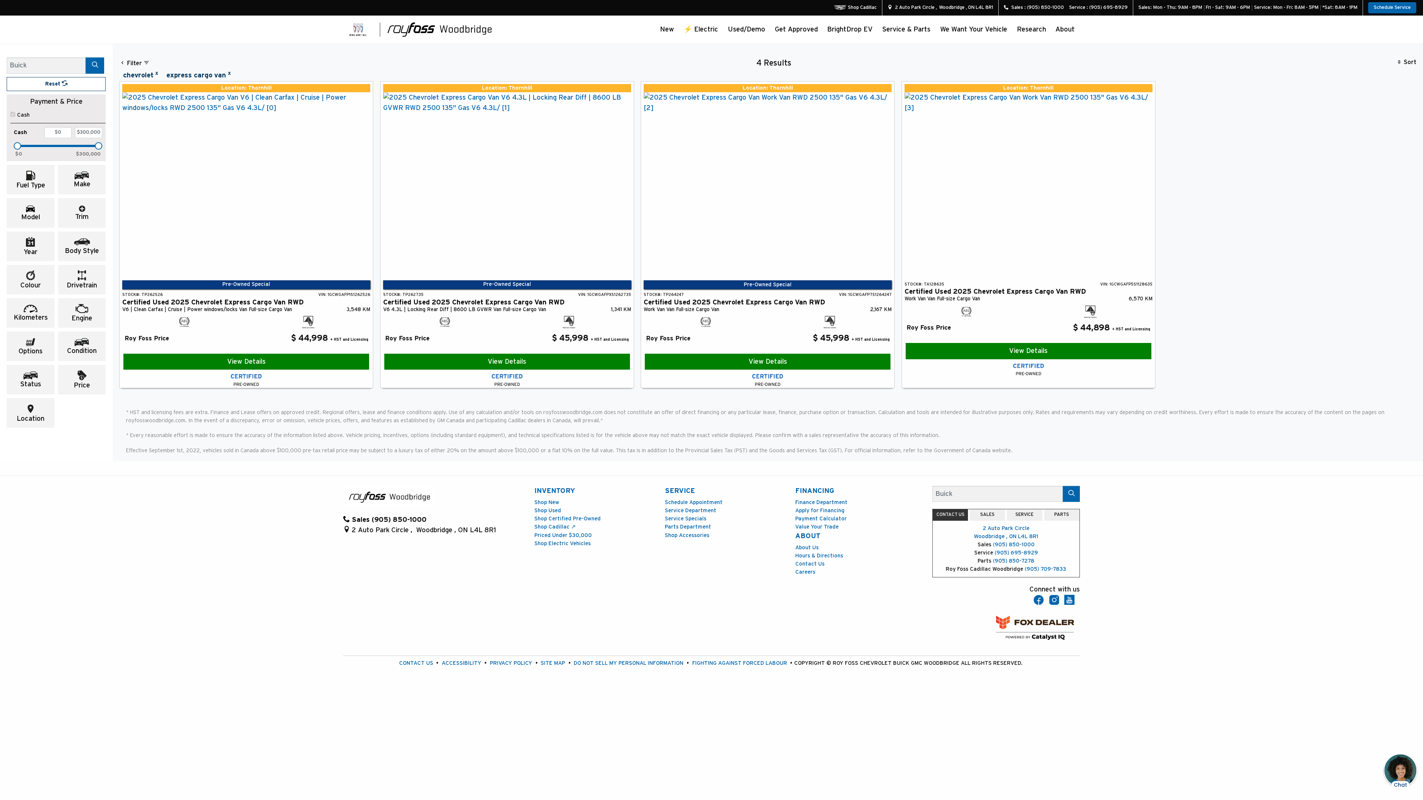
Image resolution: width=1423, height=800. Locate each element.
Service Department (690, 510)
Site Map (553, 663)
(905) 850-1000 (1014, 544)
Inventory (554, 490)
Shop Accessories (687, 535)
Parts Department (688, 527)
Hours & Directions (819, 556)
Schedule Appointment (694, 502)
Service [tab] (1024, 514)
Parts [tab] (1061, 514)
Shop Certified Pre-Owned (567, 518)
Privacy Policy (511, 663)
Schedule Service (1392, 7)
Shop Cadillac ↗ (555, 527)
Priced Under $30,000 (563, 535)
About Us (807, 547)
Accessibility (461, 663)
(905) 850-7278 (1013, 561)
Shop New (546, 502)
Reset (53, 84)
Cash (23, 115)
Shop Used (547, 510)
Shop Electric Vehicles (562, 543)
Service (680, 490)
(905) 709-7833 (1045, 569)
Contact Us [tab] (950, 514)
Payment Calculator (821, 518)
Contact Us (810, 564)
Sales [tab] (987, 514)
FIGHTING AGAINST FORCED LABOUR (739, 663)
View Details (246, 361)
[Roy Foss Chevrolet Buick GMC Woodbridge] (439, 29)
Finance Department (821, 502)
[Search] (95, 65)
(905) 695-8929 (1016, 553)
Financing (814, 490)
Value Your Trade (817, 527)
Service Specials (685, 518)
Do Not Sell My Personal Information (628, 663)
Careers (805, 572)
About (807, 536)
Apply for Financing (820, 510)
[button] (667, 29)
